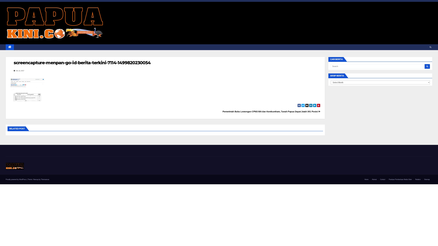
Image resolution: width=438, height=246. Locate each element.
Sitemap (427, 179)
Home (366, 179)
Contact (382, 179)
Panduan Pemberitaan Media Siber (400, 179)
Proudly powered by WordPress (16, 179)
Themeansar (45, 179)
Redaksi (418, 179)
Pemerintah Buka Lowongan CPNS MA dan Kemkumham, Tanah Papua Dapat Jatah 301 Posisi (270, 111)
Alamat (374, 179)
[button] (430, 47)
